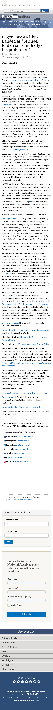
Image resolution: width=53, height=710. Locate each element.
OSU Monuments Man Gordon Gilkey (33, 344)
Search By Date (11, 519)
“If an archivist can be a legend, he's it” (26, 80)
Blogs (34, 681)
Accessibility (20, 691)
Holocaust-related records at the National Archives (24, 393)
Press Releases (30, 22)
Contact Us (10, 691)
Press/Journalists (15, 22)
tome (32, 201)
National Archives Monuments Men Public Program (24, 330)
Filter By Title (10, 531)
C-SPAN (5, 273)
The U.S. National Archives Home (21, 4)
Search (44, 11)
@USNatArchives (15, 457)
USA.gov (38, 694)
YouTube (30, 681)
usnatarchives (23, 440)
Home (4, 22)
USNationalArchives (25, 436)
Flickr (38, 681)
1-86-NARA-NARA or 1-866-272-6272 (26, 700)
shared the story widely (16, 149)
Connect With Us (26, 677)
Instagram (22, 681)
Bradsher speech (9, 397)
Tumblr (26, 681)
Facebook (14, 681)
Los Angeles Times (10, 218)
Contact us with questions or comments (19, 499)
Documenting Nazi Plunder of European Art (21, 407)
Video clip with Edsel (11, 322)
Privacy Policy (31, 691)
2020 (39, 22)
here (14, 414)
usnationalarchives (23, 461)
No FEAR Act (29, 694)
